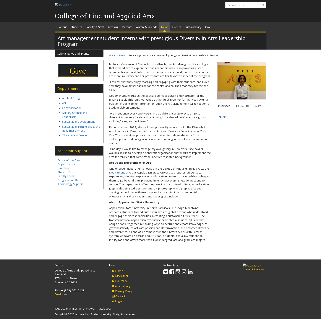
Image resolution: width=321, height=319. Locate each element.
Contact (120, 296)
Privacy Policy (123, 291)
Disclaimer (121, 276)
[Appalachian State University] (106, 5)
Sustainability (193, 27)
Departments (66, 164)
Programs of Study (70, 180)
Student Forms (67, 172)
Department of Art (121, 172)
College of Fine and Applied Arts (105, 16)
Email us (61, 294)
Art (224, 117)
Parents (127, 27)
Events (176, 27)
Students (76, 27)
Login (118, 301)
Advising (113, 27)
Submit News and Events (73, 53)
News (164, 27)
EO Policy (120, 281)
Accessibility (122, 286)
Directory (64, 168)
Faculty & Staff (95, 27)
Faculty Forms (66, 176)
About (63, 27)
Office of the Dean (69, 160)
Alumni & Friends (146, 27)
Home (112, 55)
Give (208, 27)
